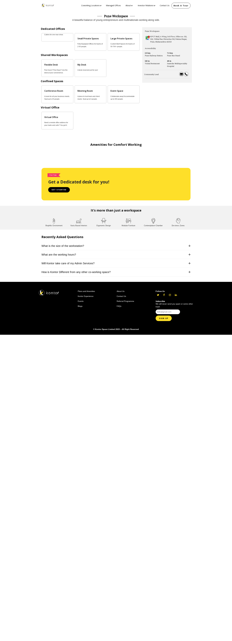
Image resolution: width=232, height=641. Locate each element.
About (128, 5)
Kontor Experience (85, 294)
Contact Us (164, 5)
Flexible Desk (51, 64)
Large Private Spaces (121, 38)
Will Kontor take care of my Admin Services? (68, 260)
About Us (120, 289)
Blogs (80, 304)
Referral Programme (125, 299)
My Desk (81, 64)
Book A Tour (181, 5)
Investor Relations (146, 5)
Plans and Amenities (86, 289)
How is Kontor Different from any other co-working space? (76, 269)
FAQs (119, 304)
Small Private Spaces (88, 38)
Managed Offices (113, 5)
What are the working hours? (58, 252)
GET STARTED (59, 187)
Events (81, 299)
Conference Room (53, 90)
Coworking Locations (90, 5)
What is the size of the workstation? (62, 243)
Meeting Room (85, 90)
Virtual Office (51, 117)
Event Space (116, 90)
